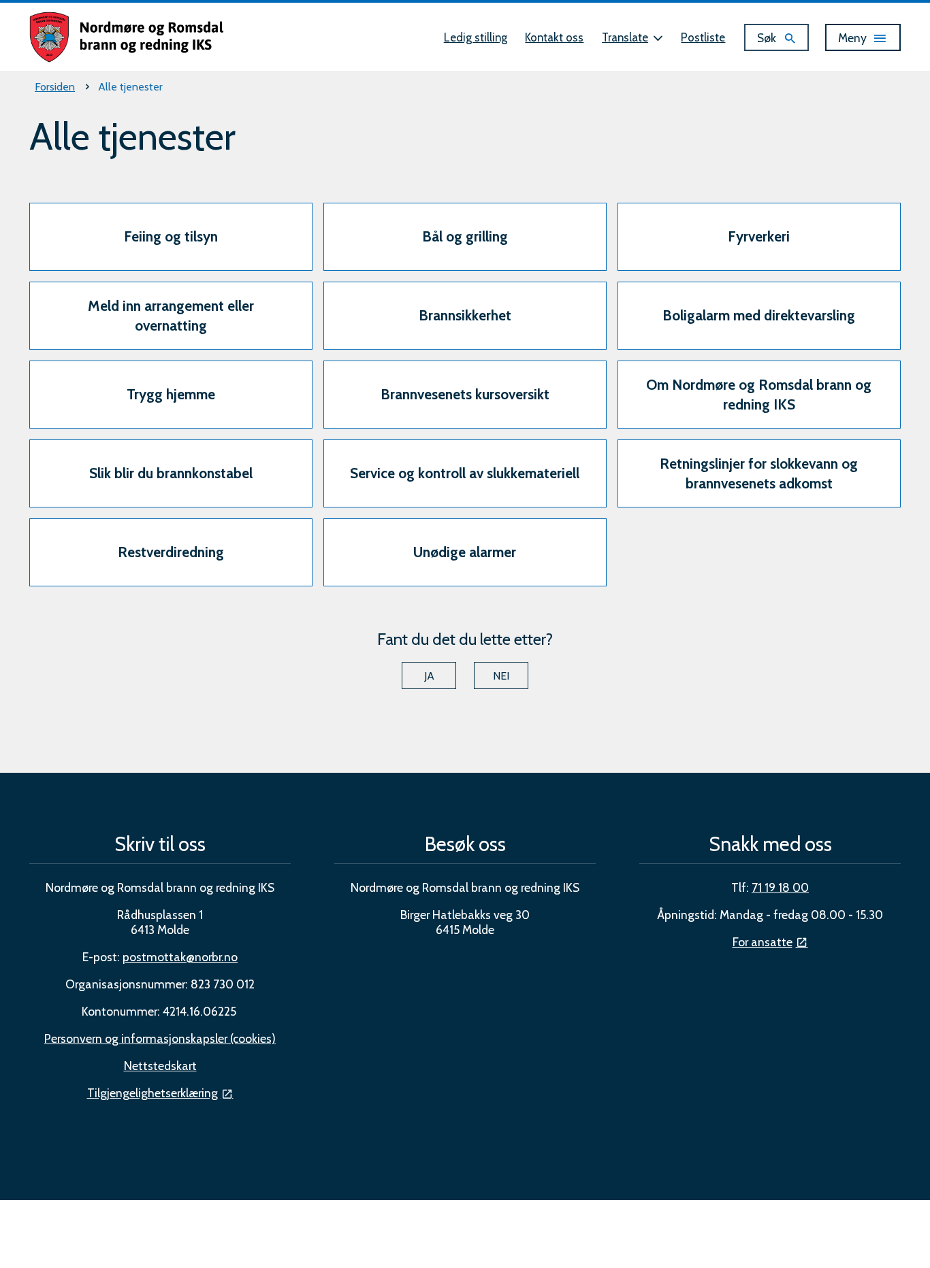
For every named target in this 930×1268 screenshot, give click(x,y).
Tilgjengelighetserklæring (152, 1093)
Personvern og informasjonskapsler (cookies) (160, 1038)
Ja (429, 675)
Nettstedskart (160, 1065)
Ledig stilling (475, 37)
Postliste (703, 37)
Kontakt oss (554, 37)
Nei (501, 675)
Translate (625, 37)
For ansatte (762, 942)
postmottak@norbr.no (180, 957)
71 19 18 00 (780, 887)
